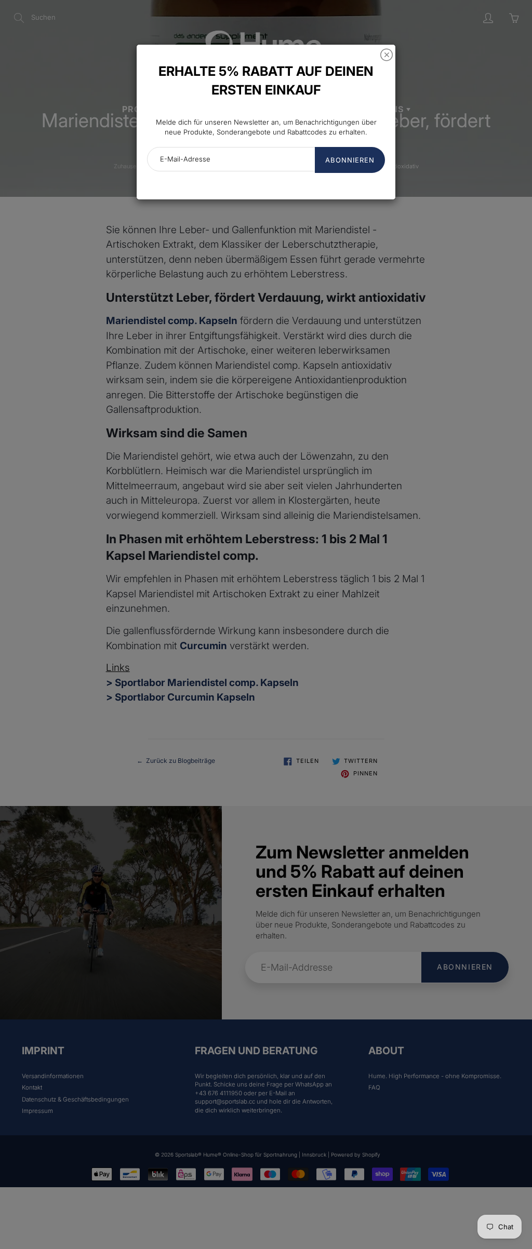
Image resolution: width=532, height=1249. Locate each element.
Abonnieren (350, 160)
